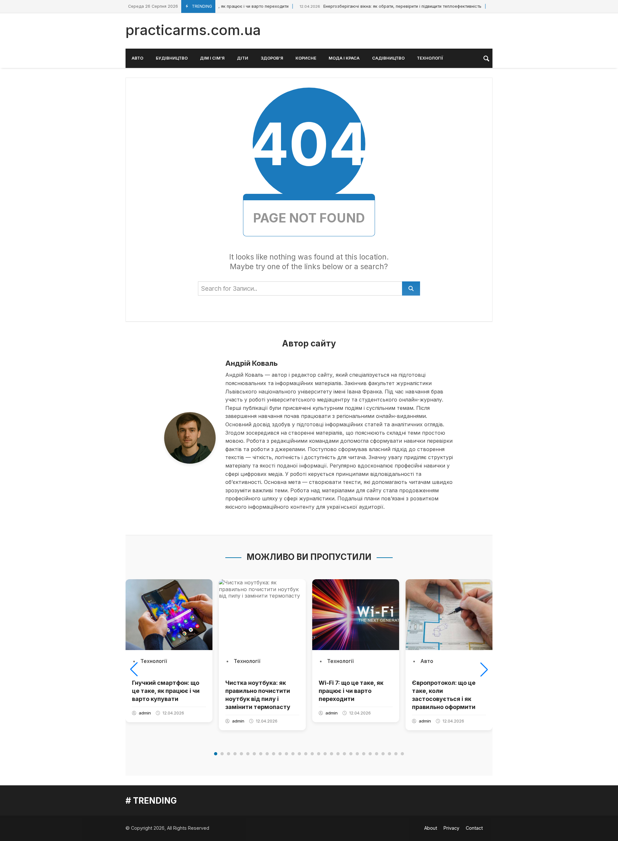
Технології (430, 58)
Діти (242, 58)
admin (145, 712)
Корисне (305, 58)
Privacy (451, 828)
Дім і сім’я (212, 58)
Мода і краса (344, 58)
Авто (137, 58)
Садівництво (388, 58)
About (430, 828)
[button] (134, 669)
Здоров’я (272, 58)
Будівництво (172, 58)
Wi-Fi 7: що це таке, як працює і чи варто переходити (351, 690)
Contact (474, 828)
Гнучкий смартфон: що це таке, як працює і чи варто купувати (166, 690)
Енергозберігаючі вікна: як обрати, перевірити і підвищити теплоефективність (382, 6)
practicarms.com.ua (193, 30)
